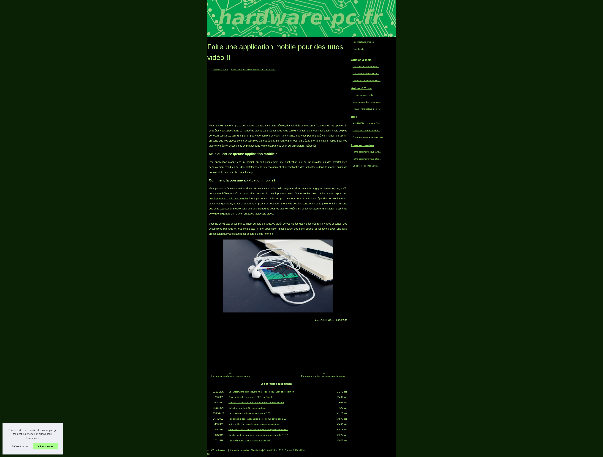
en (208, 453)
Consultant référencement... (366, 130)
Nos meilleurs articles (363, 42)
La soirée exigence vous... (366, 165)
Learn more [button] (32, 438)
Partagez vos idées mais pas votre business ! (323, 376)
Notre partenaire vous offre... (367, 159)
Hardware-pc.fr (221, 450)
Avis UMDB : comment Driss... (367, 123)
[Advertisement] (278, 95)
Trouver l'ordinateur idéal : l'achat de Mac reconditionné (256, 402)
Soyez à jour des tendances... (367, 102)
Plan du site (358, 49)
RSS (281, 450)
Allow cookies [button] (45, 446)
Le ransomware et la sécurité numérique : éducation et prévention (261, 392)
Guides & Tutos (220, 69)
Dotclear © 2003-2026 (294, 450)
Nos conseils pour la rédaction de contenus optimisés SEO (257, 419)
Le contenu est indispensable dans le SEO (249, 413)
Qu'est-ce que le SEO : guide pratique (247, 408)
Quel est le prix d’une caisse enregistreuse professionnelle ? (258, 429)
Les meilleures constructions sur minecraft (249, 440)
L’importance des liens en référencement (230, 376)
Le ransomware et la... (364, 95)
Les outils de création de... (366, 66)
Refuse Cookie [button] (20, 446)
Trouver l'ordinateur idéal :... (366, 109)
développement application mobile (228, 198)
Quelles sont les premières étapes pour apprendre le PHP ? (258, 435)
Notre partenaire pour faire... (367, 151)
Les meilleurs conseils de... (366, 73)
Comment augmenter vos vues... (369, 137)
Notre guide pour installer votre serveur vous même (254, 424)
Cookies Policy (270, 450)
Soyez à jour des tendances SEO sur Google (250, 397)
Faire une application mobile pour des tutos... (253, 69)
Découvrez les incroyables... (366, 80)
